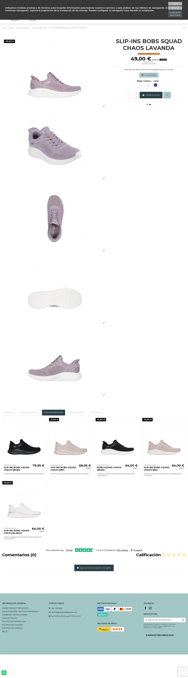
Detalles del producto (29, 412)
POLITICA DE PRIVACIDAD (14, 621)
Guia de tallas (150, 75)
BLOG (5, 631)
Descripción (9, 412)
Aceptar (175, 4)
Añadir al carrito (153, 95)
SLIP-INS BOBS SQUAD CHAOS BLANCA (16, 531)
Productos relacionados (53, 412)
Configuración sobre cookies (175, 13)
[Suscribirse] (183, 620)
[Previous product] (184, 27)
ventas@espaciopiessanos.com (64, 612)
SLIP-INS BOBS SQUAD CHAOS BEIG (63, 468)
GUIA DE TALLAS (9, 618)
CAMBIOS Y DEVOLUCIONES (14, 615)
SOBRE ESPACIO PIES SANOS (15, 608)
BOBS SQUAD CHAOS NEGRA (109, 468)
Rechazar (175, 8)
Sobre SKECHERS (76, 412)
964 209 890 (56, 608)
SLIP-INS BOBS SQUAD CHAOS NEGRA (16, 468)
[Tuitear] (150, 104)
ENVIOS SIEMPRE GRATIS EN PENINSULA (20, 611)
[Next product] (185, 27)
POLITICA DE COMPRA (12, 628)
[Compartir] (147, 104)
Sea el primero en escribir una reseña (95, 568)
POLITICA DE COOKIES (12, 625)
